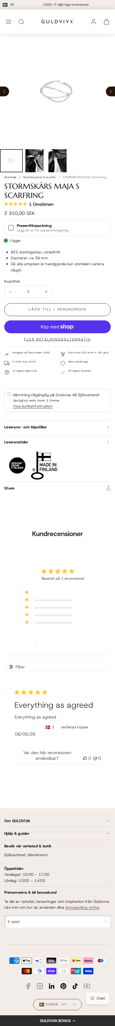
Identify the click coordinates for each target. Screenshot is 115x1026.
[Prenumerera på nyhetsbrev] (106, 921)
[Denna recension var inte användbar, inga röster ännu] (95, 758)
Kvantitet (12, 281)
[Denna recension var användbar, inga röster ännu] (85, 758)
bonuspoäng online (82, 907)
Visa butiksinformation (33, 406)
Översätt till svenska (36, 743)
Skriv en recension (58, 642)
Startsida (10, 177)
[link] (93, 21)
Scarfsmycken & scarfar (39, 177)
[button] (57, 1020)
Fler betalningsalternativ (57, 339)
